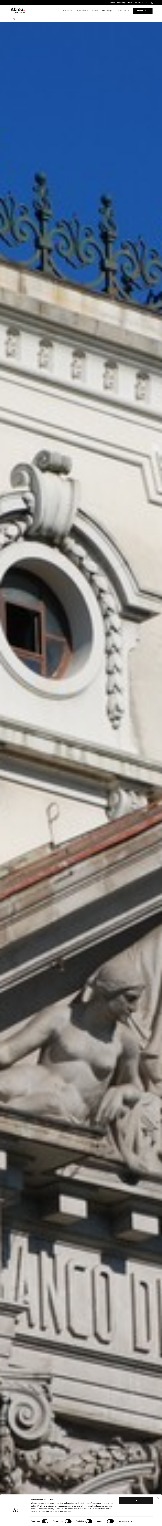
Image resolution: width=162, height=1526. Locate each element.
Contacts (137, 3)
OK (136, 1501)
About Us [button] (122, 11)
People (95, 11)
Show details (123, 1521)
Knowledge (107, 11)
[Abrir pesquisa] (152, 3)
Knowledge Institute (124, 3)
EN (146, 3)
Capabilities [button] (81, 11)
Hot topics (67, 11)
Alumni (112, 3)
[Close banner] (158, 1498)
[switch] (68, 1521)
